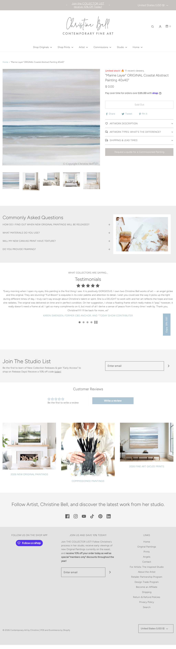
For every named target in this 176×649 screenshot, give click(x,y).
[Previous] (66, 5)
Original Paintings (146, 546)
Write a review (113, 400)
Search (147, 607)
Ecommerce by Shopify (59, 630)
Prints (147, 551)
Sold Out (139, 104)
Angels (146, 556)
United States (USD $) (151, 5)
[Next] (109, 5)
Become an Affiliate (146, 587)
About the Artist (146, 571)
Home (5, 62)
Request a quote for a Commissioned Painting (139, 152)
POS (42, 630)
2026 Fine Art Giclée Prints (146, 466)
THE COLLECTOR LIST (78, 541)
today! (57, 371)
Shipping (146, 592)
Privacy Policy (146, 602)
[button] (11, 180)
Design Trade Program (147, 582)
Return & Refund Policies (146, 597)
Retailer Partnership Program (146, 576)
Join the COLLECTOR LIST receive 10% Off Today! (88, 5)
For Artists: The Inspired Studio (147, 566)
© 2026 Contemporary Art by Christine (21, 630)
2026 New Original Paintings (29, 474)
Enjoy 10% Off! (166, 324)
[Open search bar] (152, 26)
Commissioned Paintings (88, 481)
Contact (146, 561)
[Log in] (160, 26)
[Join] (168, 366)
